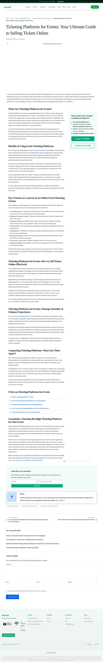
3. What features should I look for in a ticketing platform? (26, 404)
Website (70, 582)
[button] (36, 397)
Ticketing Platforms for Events (15, 39)
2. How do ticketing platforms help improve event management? (28, 400)
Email (38, 582)
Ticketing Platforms (12, 506)
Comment (8, 564)
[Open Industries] (46, 7)
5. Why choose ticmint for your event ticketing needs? (25, 412)
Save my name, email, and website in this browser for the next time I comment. (27, 591)
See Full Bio (59, 500)
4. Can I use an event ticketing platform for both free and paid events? (30, 408)
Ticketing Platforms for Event (29, 506)
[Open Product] (37, 7)
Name (7, 582)
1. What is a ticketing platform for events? (22, 397)
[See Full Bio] (64, 500)
